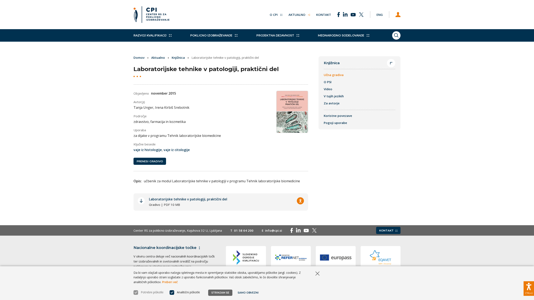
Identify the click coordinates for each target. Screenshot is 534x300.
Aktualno (297, 14)
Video (328, 89)
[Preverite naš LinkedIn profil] (345, 14)
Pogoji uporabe (335, 123)
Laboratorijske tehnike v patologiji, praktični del (188, 199)
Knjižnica (178, 57)
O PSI (327, 82)
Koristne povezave (338, 116)
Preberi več (170, 282)
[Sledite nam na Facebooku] (338, 14)
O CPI (274, 14)
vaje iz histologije (148, 150)
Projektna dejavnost (275, 35)
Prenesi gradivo (150, 161)
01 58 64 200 (243, 230)
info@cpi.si (273, 230)
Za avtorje (332, 103)
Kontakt (323, 14)
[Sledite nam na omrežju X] (361, 14)
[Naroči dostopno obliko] (300, 200)
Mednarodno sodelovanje (341, 35)
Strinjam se (220, 292)
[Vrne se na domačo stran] (151, 14)
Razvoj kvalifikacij (150, 35)
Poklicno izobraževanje (211, 35)
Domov (139, 57)
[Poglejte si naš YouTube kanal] (353, 14)
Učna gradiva (334, 75)
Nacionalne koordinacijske (165, 247)
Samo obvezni (248, 292)
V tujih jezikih (334, 96)
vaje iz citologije (177, 150)
